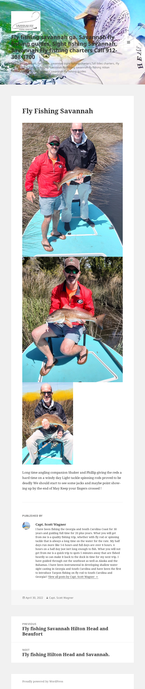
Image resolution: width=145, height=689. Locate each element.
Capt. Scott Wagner (61, 597)
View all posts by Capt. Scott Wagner (71, 576)
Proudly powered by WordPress (42, 681)
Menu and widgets (128, 47)
